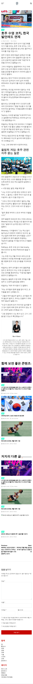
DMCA (3, 673)
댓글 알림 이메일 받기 (9, 623)
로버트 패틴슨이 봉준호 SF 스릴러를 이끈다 (14, 534)
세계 (2, 648)
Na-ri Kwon (13, 41)
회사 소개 (4, 669)
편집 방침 (4, 675)
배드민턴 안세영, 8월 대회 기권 (10, 441)
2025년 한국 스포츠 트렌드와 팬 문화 (12, 416)
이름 (3, 602)
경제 (2, 650)
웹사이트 (20, 610)
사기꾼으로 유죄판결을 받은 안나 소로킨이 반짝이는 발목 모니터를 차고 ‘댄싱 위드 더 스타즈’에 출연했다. (16, 388)
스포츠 (3, 656)
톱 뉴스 (3, 646)
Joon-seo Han (14, 418)
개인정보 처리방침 (6, 677)
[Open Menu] (2, 3)
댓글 (3, 581)
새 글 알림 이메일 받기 (9, 626)
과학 (2, 652)
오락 (3, 29)
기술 (2, 654)
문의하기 (4, 660)
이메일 (3, 610)
